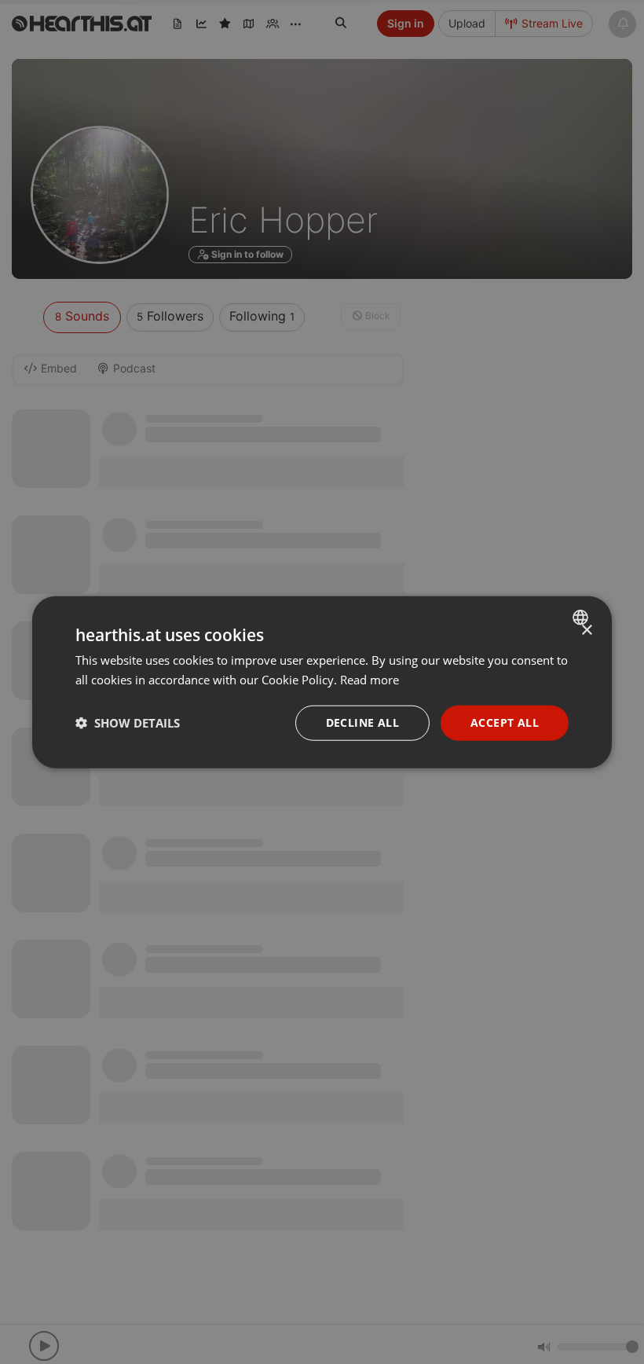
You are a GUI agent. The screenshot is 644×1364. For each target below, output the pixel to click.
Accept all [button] (504, 722)
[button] (127, 723)
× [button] (586, 630)
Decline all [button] (362, 722)
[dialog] (322, 682)
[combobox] (582, 617)
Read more (369, 680)
